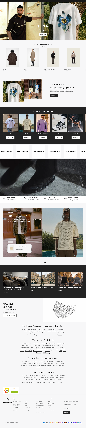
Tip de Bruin (9, 422)
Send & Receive (39, 401)
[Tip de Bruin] (43, 5)
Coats (26, 401)
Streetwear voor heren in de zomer (42, 288)
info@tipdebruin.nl (17, 404)
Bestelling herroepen (40, 407)
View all (43, 46)
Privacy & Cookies (51, 410)
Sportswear (39, 8)
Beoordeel (14, 392)
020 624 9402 (16, 405)
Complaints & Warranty (40, 412)
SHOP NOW (53, 95)
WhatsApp (15, 407)
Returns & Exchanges (40, 405)
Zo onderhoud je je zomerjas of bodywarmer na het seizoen (13, 288)
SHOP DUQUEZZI (43, 34)
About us (49, 401)
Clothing (27, 8)
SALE (62, 8)
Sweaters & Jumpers (29, 408)
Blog (49, 407)
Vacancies (50, 405)
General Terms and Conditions (54, 408)
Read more (5, 292)
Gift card (37, 408)
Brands (57, 8)
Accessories (27, 410)
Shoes (33, 8)
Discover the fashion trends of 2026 (70, 288)
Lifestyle (45, 8)
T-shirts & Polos (28, 407)
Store (67, 8)
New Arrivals (20, 8)
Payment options (39, 403)
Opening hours (51, 403)
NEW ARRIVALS (43, 44)
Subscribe (66, 412)
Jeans (26, 405)
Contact (37, 410)
